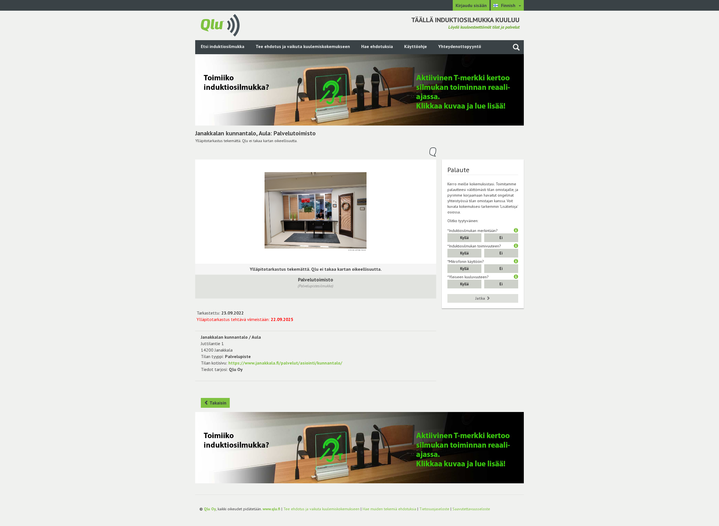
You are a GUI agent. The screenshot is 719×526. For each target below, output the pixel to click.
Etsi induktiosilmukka (222, 46)
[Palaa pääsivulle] (220, 25)
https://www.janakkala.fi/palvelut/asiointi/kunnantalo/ (285, 363)
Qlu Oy (210, 508)
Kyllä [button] (464, 237)
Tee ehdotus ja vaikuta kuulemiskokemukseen (303, 46)
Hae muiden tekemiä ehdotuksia (389, 508)
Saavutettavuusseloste (471, 508)
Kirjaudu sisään (471, 5)
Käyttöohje (415, 46)
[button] (516, 230)
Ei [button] (501, 237)
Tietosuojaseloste (434, 508)
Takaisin (217, 403)
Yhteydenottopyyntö (459, 46)
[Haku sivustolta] (516, 47)
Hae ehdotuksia (377, 46)
